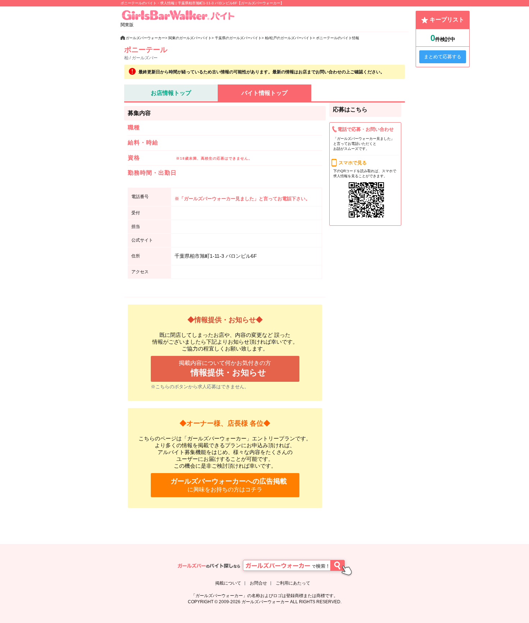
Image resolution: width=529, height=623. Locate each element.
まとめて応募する (442, 56)
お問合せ (258, 583)
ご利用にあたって (293, 583)
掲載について (228, 583)
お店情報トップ (171, 93)
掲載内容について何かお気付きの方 (225, 368)
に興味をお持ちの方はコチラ (229, 485)
